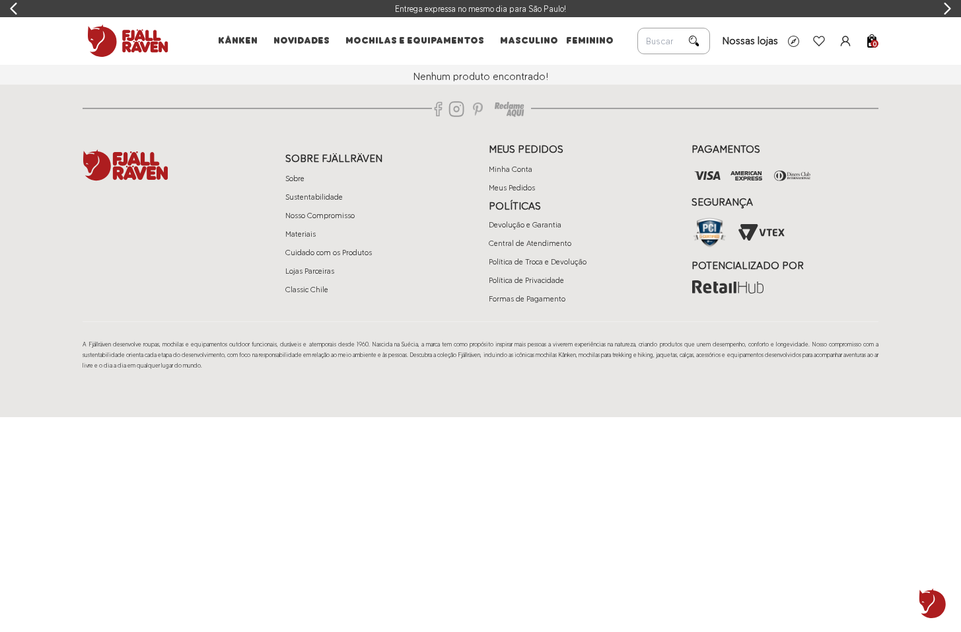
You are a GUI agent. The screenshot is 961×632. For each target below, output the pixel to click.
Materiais (300, 234)
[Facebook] (438, 109)
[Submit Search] (694, 41)
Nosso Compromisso (320, 215)
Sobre (294, 178)
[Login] (845, 41)
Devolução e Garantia (525, 224)
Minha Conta (510, 169)
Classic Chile (306, 289)
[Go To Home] (125, 41)
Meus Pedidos (512, 187)
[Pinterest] (478, 109)
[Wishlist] (819, 41)
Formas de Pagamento (527, 298)
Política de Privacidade (526, 280)
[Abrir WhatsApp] (932, 603)
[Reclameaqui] (509, 109)
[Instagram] (456, 109)
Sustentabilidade (314, 197)
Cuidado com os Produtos (328, 252)
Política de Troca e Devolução (538, 261)
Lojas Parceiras (309, 271)
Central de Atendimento (530, 243)
